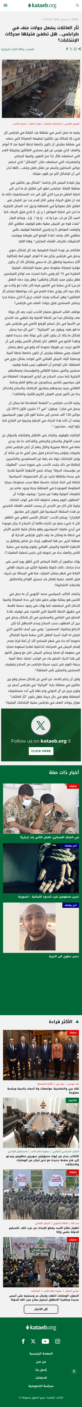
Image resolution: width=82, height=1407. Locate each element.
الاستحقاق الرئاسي (17, 1151)
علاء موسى (73, 1084)
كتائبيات (72, 1100)
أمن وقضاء (71, 846)
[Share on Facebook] (67, 49)
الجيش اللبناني (72, 124)
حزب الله (75, 1223)
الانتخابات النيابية (53, 124)
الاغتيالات (35, 1291)
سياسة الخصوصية (41, 1386)
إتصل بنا (41, 1370)
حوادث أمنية (35, 124)
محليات (73, 786)
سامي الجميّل (72, 1291)
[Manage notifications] (74, 1371)
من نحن (41, 1361)
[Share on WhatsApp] (75, 49)
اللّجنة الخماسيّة (45, 1084)
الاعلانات (41, 1377)
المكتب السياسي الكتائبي (65, 1151)
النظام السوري (60, 1223)
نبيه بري (60, 1084)
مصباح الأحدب (19, 124)
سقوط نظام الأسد (40, 1151)
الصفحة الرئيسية (41, 1353)
